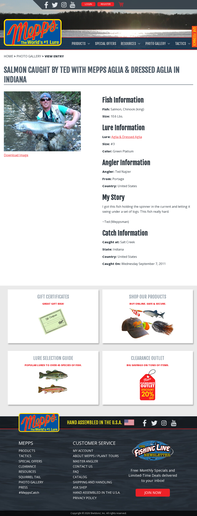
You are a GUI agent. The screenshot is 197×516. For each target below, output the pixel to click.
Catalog (80, 477)
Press (23, 487)
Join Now (152, 492)
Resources (128, 43)
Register (106, 4)
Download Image (16, 155)
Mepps (26, 443)
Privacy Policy (85, 498)
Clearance (27, 466)
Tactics (180, 43)
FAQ (76, 472)
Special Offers (105, 43)
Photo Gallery (155, 43)
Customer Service (94, 443)
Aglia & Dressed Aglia (126, 137)
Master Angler (85, 461)
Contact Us (83, 466)
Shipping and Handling (92, 482)
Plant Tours (108, 456)
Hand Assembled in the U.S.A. (96, 492)
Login (88, 4)
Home (8, 56)
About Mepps (84, 456)
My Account (83, 451)
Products (79, 43)
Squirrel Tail (30, 477)
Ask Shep (80, 487)
